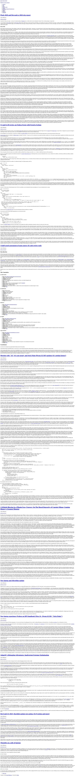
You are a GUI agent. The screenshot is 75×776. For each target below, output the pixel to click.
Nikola (18, 775)
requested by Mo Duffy (50, 35)
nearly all (20, 130)
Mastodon (48, 748)
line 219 (33, 390)
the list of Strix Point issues (19, 645)
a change (60, 663)
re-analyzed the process (8, 665)
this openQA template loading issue (16, 385)
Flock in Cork (19, 729)
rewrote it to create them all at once (47, 672)
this (40, 765)
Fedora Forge (54, 130)
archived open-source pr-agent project (44, 266)
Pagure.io (4, 9)
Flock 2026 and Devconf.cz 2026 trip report (15, 15)
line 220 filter (16, 400)
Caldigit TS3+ (5, 647)
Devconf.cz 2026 (18, 22)
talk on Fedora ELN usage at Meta (32, 726)
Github (3, 10)
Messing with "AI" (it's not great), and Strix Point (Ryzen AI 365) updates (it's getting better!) (33, 355)
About (3, 6)
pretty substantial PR (56, 385)
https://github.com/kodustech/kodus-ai (11, 304)
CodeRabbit (7, 333)
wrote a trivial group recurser (35, 423)
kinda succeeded (60, 259)
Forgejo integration (70, 259)
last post (46, 749)
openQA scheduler (11, 735)
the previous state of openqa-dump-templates (17, 386)
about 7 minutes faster (59, 675)
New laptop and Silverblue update (12, 580)
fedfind (70, 734)
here (38, 256)
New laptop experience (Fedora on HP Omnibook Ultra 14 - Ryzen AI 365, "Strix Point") (31, 616)
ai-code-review (2, 260)
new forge (55, 622)
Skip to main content (3, 0)
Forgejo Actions (3, 135)
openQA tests (2, 735)
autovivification (11, 391)
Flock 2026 (8, 22)
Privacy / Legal (4, 7)
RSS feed (4, 11)
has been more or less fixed (50, 362)
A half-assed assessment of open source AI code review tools (21, 245)
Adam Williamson (9, 775)
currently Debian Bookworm (26, 153)
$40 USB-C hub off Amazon (36, 588)
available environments (57, 142)
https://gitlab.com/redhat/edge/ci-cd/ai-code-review (13, 276)
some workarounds (71, 361)
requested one (58, 148)
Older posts (4, 773)
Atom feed (4, 12)
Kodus (6, 305)
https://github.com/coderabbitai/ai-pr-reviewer (12, 332)
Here (6, 286)
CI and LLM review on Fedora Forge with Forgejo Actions (20, 125)
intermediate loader (47, 421)
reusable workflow (7, 224)
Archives (3, 4)
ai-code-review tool (10, 209)
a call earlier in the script (33, 391)
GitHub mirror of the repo (62, 255)
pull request (7, 708)
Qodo (6, 319)
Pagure (19, 259)
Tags (3, 5)
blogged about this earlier (29, 361)
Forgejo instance (26, 259)
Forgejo (48, 130)
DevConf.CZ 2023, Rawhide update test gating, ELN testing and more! (25, 714)
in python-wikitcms (24, 133)
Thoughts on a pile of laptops (10, 743)
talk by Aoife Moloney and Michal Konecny (9, 724)
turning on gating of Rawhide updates (33, 731)
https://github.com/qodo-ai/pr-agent (10, 318)
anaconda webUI (64, 725)
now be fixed (68, 363)
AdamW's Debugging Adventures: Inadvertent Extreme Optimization (24, 655)
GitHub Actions (15, 135)
